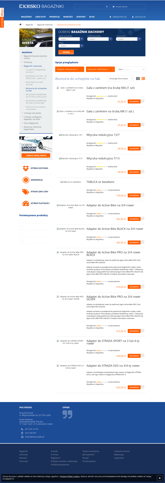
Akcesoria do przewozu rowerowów (36, 108)
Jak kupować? (88, 454)
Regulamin (55, 458)
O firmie (54, 454)
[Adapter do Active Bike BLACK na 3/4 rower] (71, 230)
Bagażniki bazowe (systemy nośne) (35, 57)
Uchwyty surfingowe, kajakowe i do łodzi (33, 118)
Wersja (61, 43)
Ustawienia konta (121, 451)
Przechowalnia (88, 461)
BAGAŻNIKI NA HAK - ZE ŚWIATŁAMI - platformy (36, 77)
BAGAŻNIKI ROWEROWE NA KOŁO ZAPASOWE (36, 101)
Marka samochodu (65, 36)
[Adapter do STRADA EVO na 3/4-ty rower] (71, 366)
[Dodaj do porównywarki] (142, 100)
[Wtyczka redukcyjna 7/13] (71, 159)
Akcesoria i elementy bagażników (32, 128)
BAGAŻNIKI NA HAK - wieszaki (35, 83)
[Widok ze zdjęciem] (138, 78)
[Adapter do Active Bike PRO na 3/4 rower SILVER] (71, 297)
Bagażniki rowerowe (33, 66)
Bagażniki (27, 52)
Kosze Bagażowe (31, 123)
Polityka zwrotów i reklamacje (64, 461)
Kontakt (54, 451)
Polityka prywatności (60, 464)
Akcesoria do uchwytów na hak (36, 89)
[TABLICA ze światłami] (71, 183)
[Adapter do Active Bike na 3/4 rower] (71, 206)
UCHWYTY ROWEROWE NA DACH (36, 71)
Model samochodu (94, 36)
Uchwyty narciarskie (32, 113)
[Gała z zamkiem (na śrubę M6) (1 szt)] (71, 89)
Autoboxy (28, 62)
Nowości (23, 458)
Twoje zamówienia (90, 451)
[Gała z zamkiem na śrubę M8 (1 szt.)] (71, 112)
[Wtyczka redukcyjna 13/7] (71, 136)
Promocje (23, 461)
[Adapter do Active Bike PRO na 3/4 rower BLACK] (71, 253)
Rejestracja (119, 454)
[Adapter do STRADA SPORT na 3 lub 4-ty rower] (71, 342)
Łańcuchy (23, 454)
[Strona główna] (41, 5)
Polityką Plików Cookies (70, 476)
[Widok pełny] (143, 78)
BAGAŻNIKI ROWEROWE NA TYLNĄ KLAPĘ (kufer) (36, 95)
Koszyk (85, 458)
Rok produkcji (120, 36)
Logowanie (119, 458)
